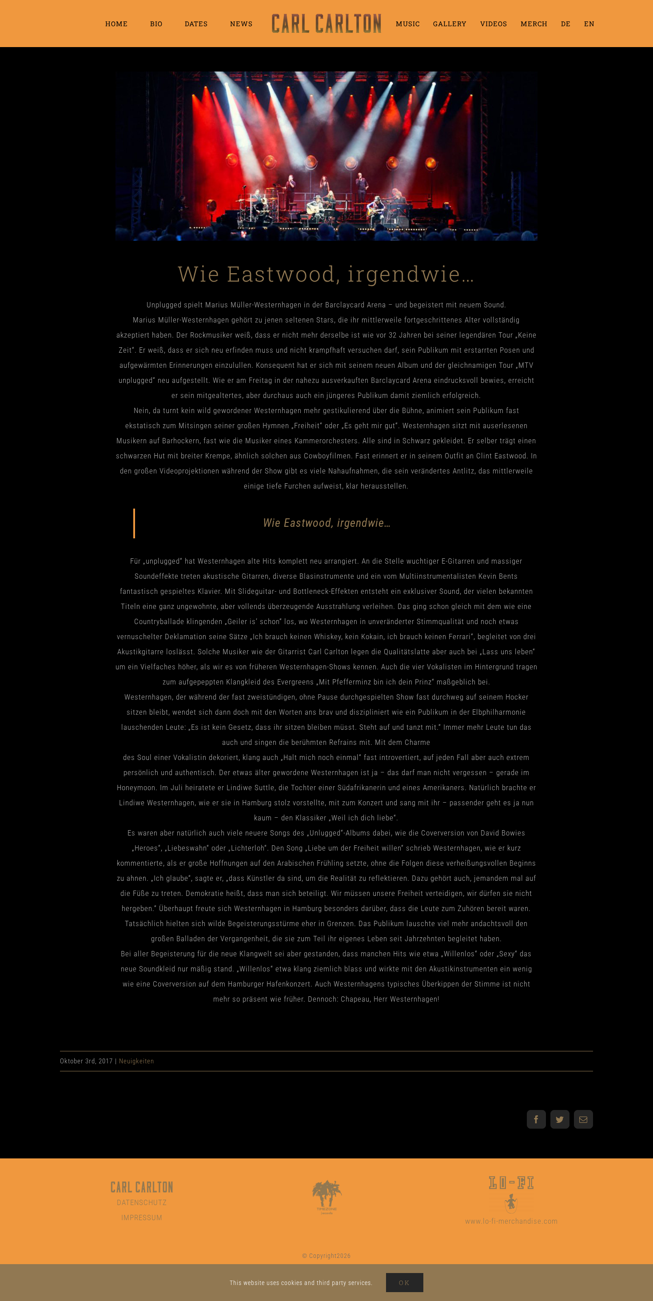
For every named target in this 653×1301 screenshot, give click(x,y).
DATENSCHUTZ (142, 1202)
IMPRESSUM (142, 1217)
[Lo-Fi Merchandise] (511, 1179)
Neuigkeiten (136, 1061)
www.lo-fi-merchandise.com (511, 1221)
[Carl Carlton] (141, 1182)
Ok (404, 1282)
